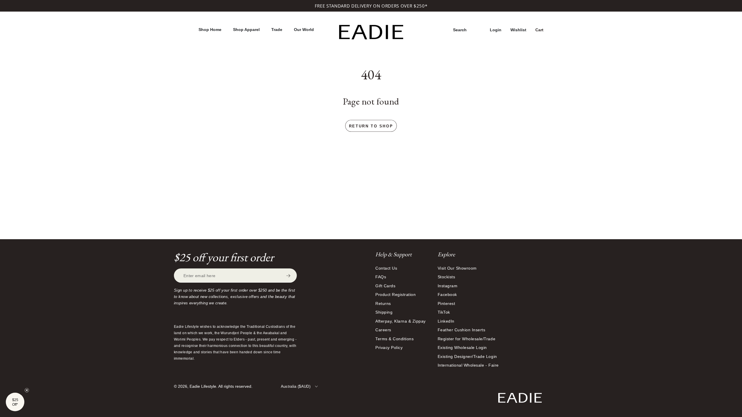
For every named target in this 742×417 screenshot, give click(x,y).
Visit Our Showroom (457, 268)
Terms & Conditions (394, 338)
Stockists (446, 277)
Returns (383, 303)
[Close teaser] (27, 390)
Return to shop (371, 126)
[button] (460, 30)
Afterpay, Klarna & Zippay (400, 321)
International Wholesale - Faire (468, 365)
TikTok (444, 312)
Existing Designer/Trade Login (467, 356)
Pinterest (446, 303)
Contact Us (386, 268)
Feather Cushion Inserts (461, 330)
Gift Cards (385, 286)
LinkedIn (446, 321)
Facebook (447, 294)
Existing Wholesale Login (462, 347)
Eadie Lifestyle (203, 386)
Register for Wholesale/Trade (466, 338)
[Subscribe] (291, 275)
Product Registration (395, 294)
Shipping (383, 312)
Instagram (448, 286)
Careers (383, 330)
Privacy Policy (389, 347)
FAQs (380, 277)
